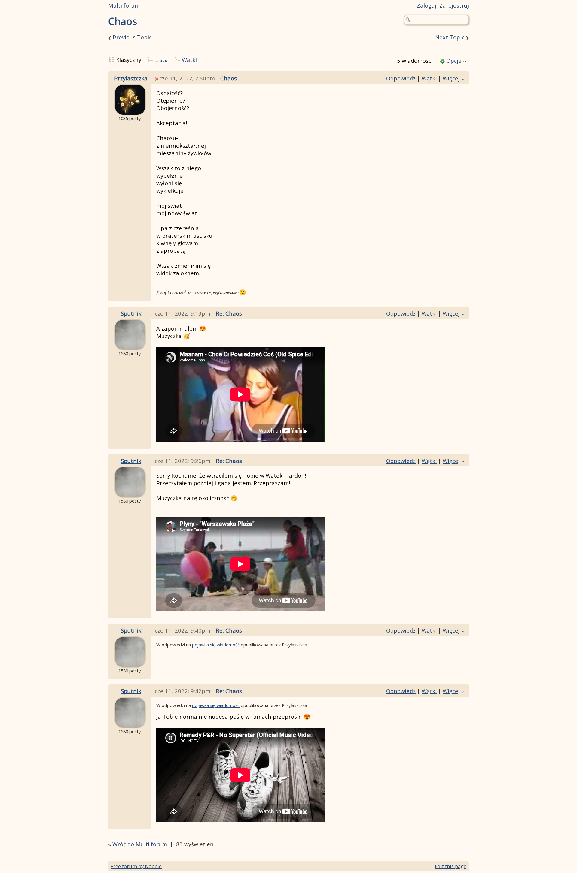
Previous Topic (132, 37)
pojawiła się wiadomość (216, 645)
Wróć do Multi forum (139, 844)
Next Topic (449, 37)
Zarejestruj (454, 5)
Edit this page (450, 866)
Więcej (451, 78)
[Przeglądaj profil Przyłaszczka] (130, 110)
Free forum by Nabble (136, 866)
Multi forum (124, 5)
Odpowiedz (401, 78)
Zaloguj (426, 5)
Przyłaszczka (131, 78)
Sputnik (131, 313)
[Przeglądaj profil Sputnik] (130, 345)
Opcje (454, 60)
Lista (161, 59)
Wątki (189, 59)
